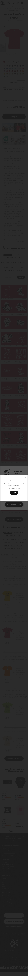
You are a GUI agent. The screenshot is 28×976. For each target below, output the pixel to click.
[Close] (26, 477)
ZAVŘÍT (14, 493)
